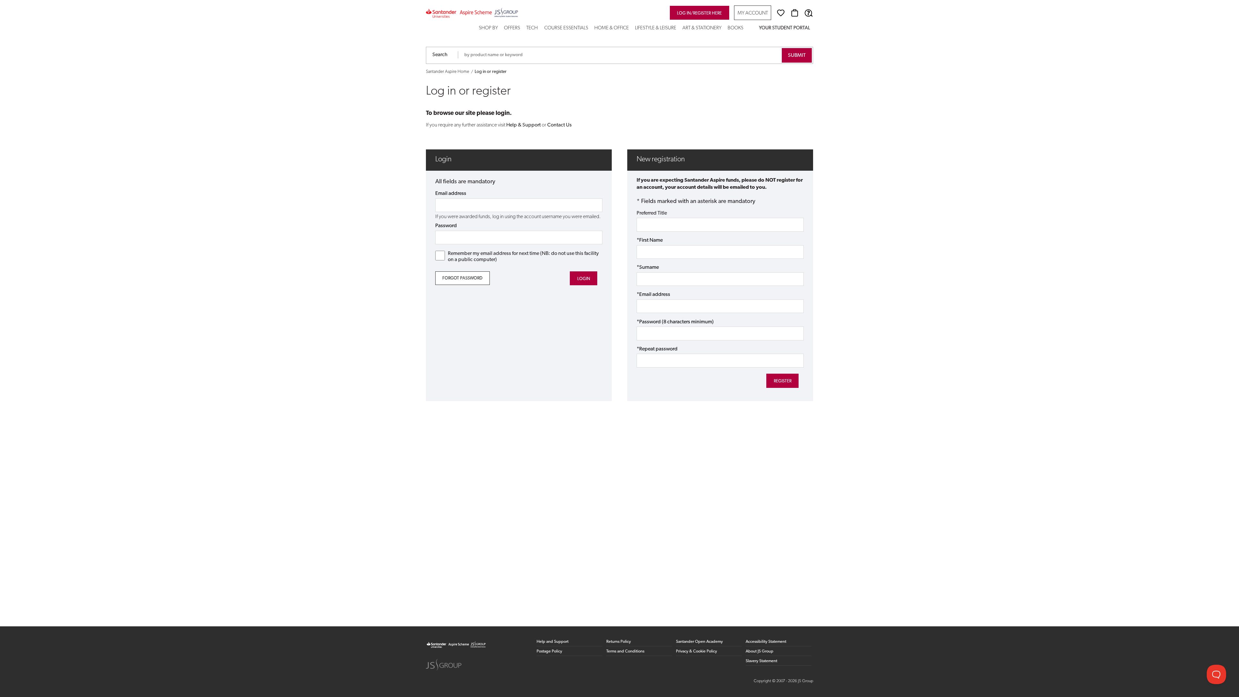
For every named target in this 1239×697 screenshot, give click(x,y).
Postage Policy (549, 651)
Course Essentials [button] (566, 28)
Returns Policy (618, 642)
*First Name (650, 240)
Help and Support (553, 642)
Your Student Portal (784, 28)
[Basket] (794, 12)
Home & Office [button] (611, 28)
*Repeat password (657, 349)
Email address (450, 193)
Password (446, 225)
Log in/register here (699, 13)
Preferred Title (652, 213)
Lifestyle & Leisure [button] (655, 28)
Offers (512, 28)
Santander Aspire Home (447, 72)
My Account (753, 13)
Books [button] (735, 28)
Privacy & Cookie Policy (696, 651)
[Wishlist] (780, 12)
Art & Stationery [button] (701, 28)
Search (440, 54)
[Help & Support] (808, 12)
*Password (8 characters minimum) (675, 322)
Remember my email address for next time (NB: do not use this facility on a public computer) (523, 256)
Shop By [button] (488, 28)
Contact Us (559, 125)
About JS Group (759, 651)
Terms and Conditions (625, 651)
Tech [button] (532, 28)
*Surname (648, 267)
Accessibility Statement (766, 642)
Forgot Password (462, 278)
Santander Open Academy (699, 642)
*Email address (653, 294)
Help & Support (523, 125)
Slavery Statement (761, 661)
